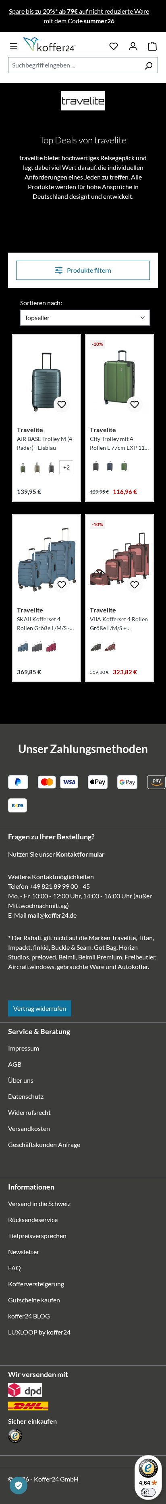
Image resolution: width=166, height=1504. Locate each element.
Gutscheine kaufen (34, 1300)
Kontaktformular (80, 854)
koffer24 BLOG (29, 1316)
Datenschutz (26, 1096)
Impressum (23, 1048)
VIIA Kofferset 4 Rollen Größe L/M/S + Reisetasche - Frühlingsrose (119, 624)
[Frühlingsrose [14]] (110, 647)
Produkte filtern (88, 270)
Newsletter (23, 1251)
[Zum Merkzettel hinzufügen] (62, 404)
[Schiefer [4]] (96, 647)
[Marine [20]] (110, 466)
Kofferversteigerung (36, 1284)
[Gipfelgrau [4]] (37, 647)
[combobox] (73, 65)
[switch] (148, 1492)
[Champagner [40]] (37, 467)
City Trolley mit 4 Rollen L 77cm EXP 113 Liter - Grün (119, 443)
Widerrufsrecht (29, 1112)
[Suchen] (148, 65)
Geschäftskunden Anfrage (44, 1144)
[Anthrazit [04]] (51, 467)
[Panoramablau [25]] (23, 647)
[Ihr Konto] (133, 44)
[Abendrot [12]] (51, 647)
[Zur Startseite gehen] (63, 44)
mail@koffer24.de (52, 915)
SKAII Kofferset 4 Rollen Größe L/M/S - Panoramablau (43, 624)
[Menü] (13, 44)
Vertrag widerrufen (39, 1008)
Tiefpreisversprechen (37, 1235)
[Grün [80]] (124, 466)
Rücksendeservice (33, 1219)
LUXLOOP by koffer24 (39, 1332)
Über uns (20, 1080)
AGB (14, 1064)
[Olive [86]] (23, 467)
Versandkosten (29, 1128)
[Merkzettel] (113, 44)
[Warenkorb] (152, 44)
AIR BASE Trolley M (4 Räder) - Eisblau (44, 443)
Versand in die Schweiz (39, 1203)
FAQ (14, 1267)
